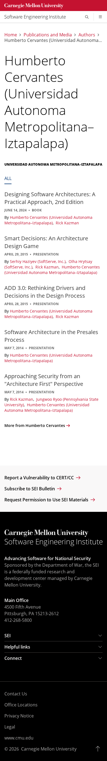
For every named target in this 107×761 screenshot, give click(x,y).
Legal (9, 727)
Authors (86, 34)
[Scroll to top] (99, 749)
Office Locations (21, 705)
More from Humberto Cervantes (34, 425)
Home (10, 34)
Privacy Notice (19, 716)
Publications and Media (48, 34)
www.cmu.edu (18, 738)
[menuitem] (37, 17)
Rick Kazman (67, 222)
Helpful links (17, 647)
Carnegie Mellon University (49, 749)
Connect (13, 658)
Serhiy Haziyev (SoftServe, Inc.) (38, 261)
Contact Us (15, 694)
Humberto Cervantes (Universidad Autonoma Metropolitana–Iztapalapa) (48, 220)
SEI (7, 636)
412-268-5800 (18, 620)
